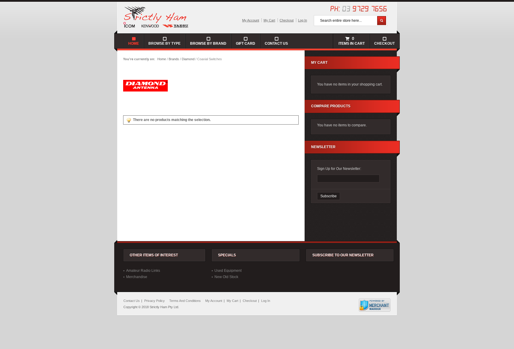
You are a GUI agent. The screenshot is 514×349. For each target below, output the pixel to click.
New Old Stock (226, 277)
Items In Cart (351, 41)
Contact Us (276, 43)
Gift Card (245, 43)
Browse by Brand (208, 43)
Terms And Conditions (185, 301)
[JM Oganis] (156, 17)
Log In (302, 20)
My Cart (269, 20)
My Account (250, 20)
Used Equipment (228, 271)
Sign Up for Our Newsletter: (339, 169)
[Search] (381, 20)
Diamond (188, 59)
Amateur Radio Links (143, 271)
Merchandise (136, 277)
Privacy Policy (154, 301)
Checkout (287, 20)
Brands (174, 59)
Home (161, 59)
